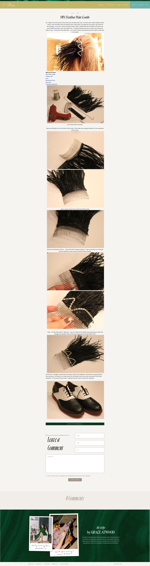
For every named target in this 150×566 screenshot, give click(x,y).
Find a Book (110, 4)
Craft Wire (49, 84)
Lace (47, 78)
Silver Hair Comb (50, 74)
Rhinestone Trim (50, 80)
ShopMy (125, 4)
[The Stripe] (11, 4)
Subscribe (101, 4)
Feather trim (49, 76)
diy (78, 13)
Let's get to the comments (74, 423)
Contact (141, 4)
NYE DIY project (55, 28)
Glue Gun (48, 82)
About (134, 4)
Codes (118, 4)
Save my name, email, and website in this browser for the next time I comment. (69, 475)
